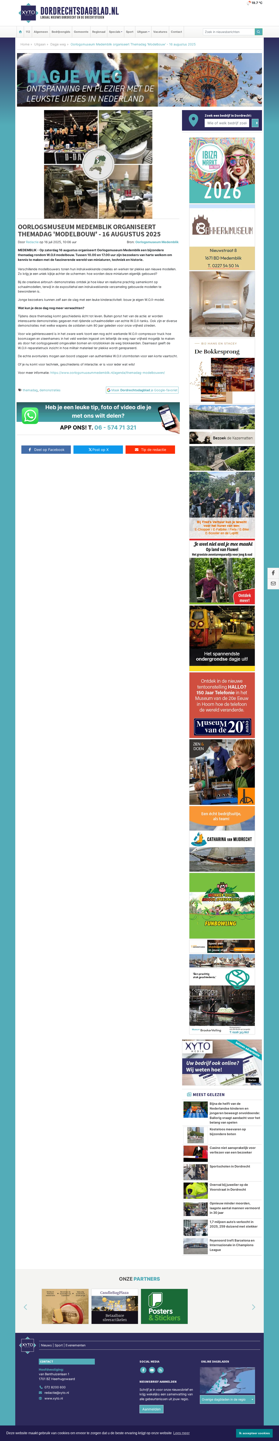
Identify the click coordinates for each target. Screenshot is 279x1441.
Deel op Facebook (49, 449)
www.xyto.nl (53, 1398)
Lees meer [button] (181, 1433)
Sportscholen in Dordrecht (230, 1166)
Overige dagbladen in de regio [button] (224, 1399)
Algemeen (41, 31)
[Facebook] (144, 1370)
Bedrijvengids (61, 31)
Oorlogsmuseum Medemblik (157, 242)
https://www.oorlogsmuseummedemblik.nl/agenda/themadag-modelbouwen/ (107, 372)
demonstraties (50, 390)
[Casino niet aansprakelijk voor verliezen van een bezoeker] (195, 1153)
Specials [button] (114, 31)
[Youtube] (152, 1370)
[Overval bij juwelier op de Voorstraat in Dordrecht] (195, 1190)
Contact (176, 31)
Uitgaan (40, 44)
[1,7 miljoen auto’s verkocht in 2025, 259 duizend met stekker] (195, 1227)
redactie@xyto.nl (56, 1392)
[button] (20, 1307)
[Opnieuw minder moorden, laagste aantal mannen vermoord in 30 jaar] (195, 1209)
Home (24, 44)
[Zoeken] (259, 31)
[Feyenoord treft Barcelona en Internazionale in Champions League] (195, 1246)
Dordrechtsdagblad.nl (79, 11)
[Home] (20, 31)
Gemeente (81, 31)
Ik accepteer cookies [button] (254, 1433)
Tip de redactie (153, 449)
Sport (129, 31)
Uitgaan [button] (142, 31)
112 (28, 31)
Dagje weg (58, 44)
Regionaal (98, 31)
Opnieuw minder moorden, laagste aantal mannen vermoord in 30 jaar (235, 1207)
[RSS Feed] (161, 1370)
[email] (273, 584)
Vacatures (160, 31)
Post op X (100, 449)
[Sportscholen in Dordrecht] (195, 1172)
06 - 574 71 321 (115, 427)
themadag (30, 390)
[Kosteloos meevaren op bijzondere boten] (195, 1135)
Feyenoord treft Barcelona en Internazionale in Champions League (232, 1245)
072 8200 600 (55, 1387)
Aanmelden (151, 1409)
